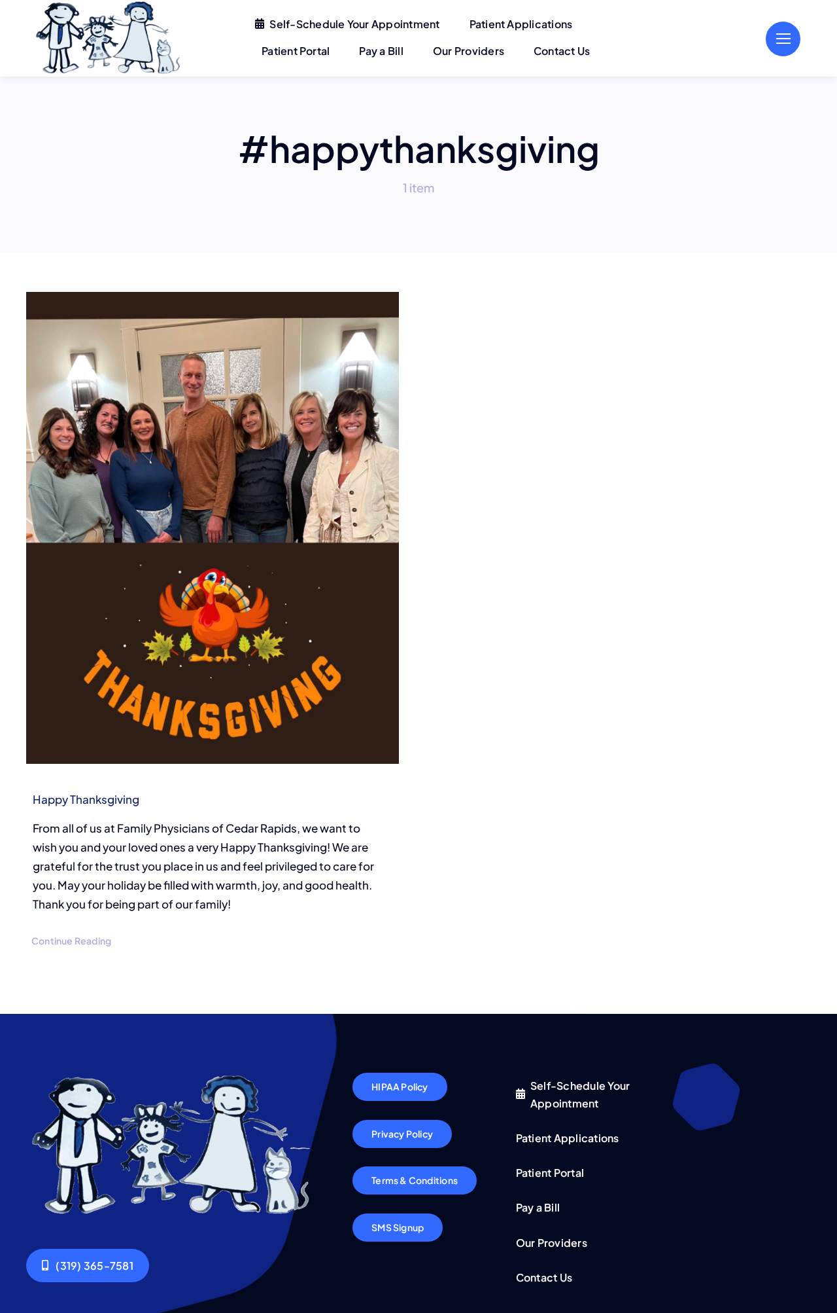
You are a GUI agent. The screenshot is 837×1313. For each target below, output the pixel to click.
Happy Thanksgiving (86, 799)
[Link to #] (783, 39)
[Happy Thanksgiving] (212, 528)
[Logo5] (173, 1078)
